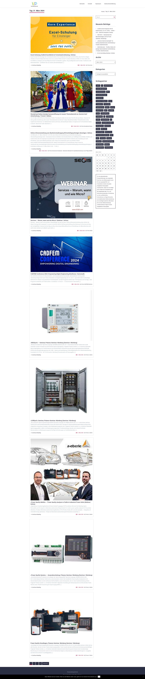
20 (102, 165)
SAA (112, 135)
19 (100, 165)
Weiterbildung (99, 147)
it (104, 116)
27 (102, 168)
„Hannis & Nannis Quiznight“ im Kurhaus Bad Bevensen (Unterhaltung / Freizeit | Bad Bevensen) (105, 42)
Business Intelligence (101, 101)
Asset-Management (101, 88)
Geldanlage (99, 116)
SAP (97, 138)
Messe (98, 129)
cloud (110, 101)
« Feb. (97, 171)
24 (114, 165)
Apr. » (101, 171)
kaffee (98, 119)
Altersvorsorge (108, 85)
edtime (112, 107)
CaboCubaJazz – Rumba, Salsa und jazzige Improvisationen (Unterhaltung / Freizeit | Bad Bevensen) (105, 48)
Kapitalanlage (105, 119)
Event (97, 113)
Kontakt (90, 3)
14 (105, 163)
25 (97, 168)
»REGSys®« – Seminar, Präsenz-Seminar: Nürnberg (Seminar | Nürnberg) (54, 342)
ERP (106, 110)
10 (114, 160)
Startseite (82, 3)
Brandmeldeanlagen (101, 94)
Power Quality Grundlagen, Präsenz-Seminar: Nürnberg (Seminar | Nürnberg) (55, 643)
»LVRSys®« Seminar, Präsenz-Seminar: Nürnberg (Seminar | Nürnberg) (53, 420)
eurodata (111, 110)
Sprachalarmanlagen (108, 141)
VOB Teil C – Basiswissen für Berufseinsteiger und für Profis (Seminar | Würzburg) (104, 36)
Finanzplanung (105, 113)
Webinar (107, 144)
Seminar (109, 138)
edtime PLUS (99, 110)
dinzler (107, 107)
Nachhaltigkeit (100, 132)
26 (100, 168)
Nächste (45, 663)
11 (97, 163)
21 (105, 165)
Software (98, 141)
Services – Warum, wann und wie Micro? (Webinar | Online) (49, 220)
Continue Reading (36, 65)
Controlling (107, 104)
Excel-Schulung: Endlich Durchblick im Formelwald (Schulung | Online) (53, 55)
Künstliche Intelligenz (107, 122)
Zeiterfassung (108, 147)
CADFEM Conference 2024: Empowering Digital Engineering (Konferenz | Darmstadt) (58, 274)
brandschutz (99, 98)
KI (110, 119)
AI (102, 85)
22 (108, 165)
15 (108, 163)
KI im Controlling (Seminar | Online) (106, 53)
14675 (98, 85)
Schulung (102, 138)
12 (100, 163)
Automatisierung (100, 91)
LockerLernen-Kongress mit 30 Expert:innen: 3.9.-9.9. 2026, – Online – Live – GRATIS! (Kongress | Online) (105, 30)
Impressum (98, 3)
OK (99, 676)
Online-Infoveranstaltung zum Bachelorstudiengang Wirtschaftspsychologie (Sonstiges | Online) (61, 133)
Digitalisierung (100, 107)
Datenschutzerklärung (110, 3)
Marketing (107, 125)
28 (105, 168)
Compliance (99, 104)
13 (102, 163)
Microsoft (104, 129)
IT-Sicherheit (110, 116)
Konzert (98, 122)
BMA (108, 91)
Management (99, 125)
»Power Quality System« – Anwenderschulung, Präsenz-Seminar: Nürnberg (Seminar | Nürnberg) (61, 575)
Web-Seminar (99, 144)
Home (102, 11)
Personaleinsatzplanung (102, 135)
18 (97, 165)
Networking (108, 132)
